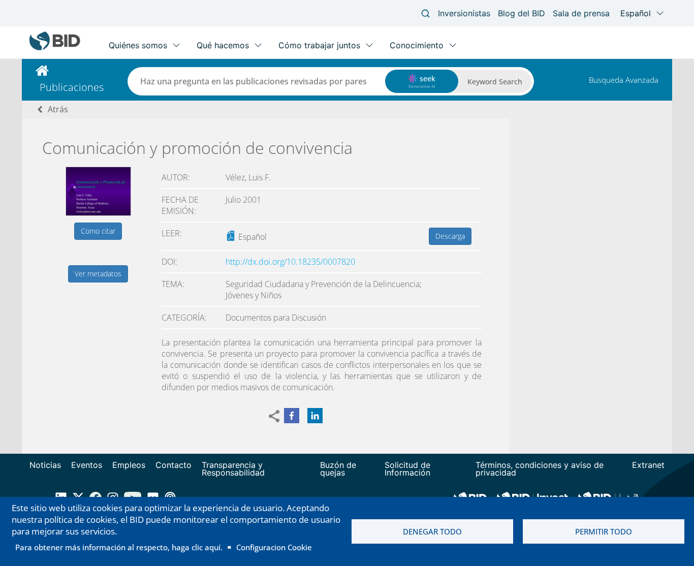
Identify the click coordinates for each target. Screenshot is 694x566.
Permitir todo (603, 531)
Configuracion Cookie (274, 547)
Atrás (58, 109)
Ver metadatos (98, 273)
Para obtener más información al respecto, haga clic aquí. (119, 547)
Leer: (172, 233)
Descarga (450, 236)
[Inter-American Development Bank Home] (54, 48)
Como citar (98, 231)
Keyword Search (494, 81)
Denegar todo (432, 531)
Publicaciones (72, 87)
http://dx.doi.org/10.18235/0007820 (290, 261)
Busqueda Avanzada (623, 80)
